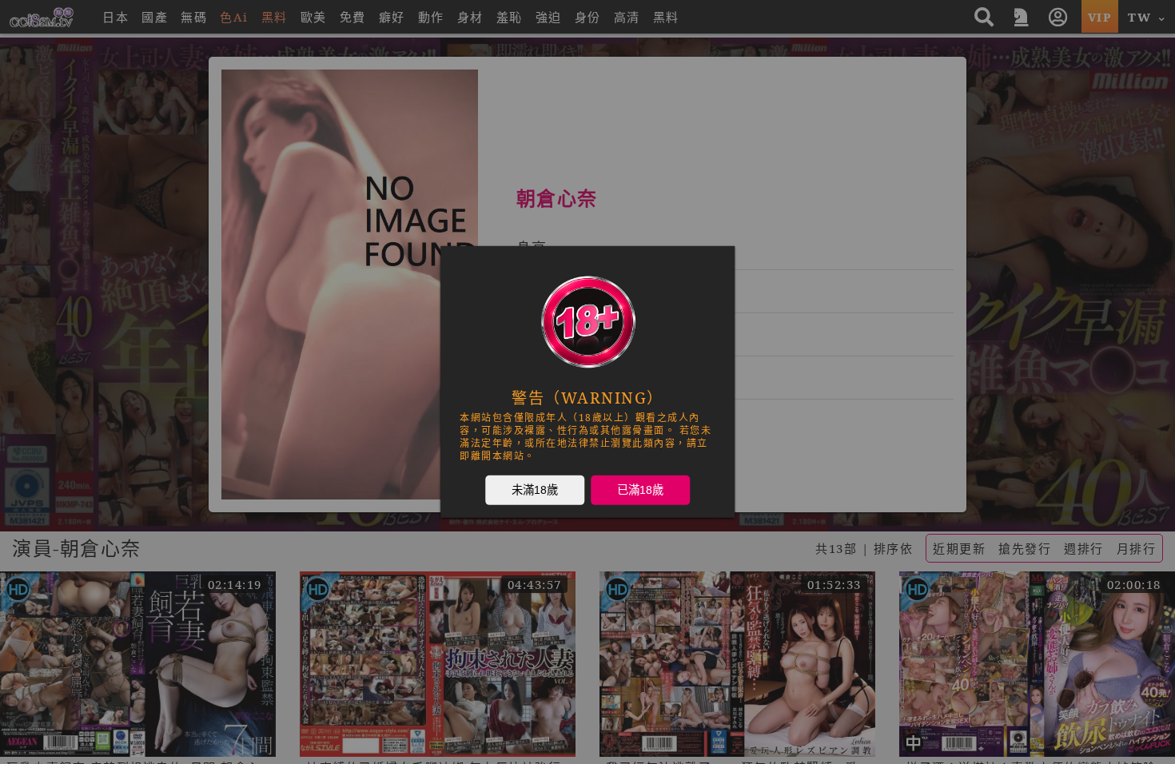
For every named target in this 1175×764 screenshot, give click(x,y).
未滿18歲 (535, 489)
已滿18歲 (640, 489)
